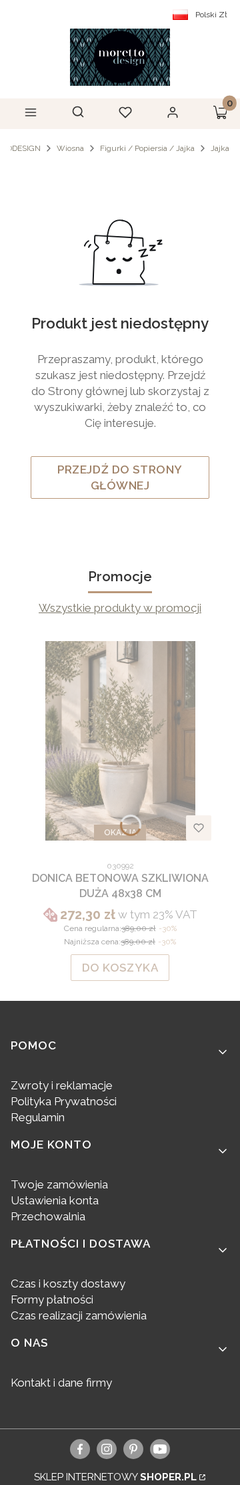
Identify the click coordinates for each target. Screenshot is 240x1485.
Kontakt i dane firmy (61, 1382)
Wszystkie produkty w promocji (120, 607)
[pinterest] (133, 1449)
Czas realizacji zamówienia (79, 1315)
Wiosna (70, 148)
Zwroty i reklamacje (62, 1085)
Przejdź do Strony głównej (120, 477)
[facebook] (80, 1449)
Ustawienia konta (55, 1200)
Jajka (220, 148)
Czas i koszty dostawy (68, 1283)
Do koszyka (120, 967)
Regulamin (38, 1117)
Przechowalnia (48, 1216)
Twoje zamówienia (59, 1184)
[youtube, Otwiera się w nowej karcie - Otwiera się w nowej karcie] (160, 1449)
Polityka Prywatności (64, 1101)
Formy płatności (52, 1299)
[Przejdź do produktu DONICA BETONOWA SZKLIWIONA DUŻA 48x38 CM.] (120, 741)
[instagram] (106, 1449)
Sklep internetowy (115, 1477)
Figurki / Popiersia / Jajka (147, 148)
